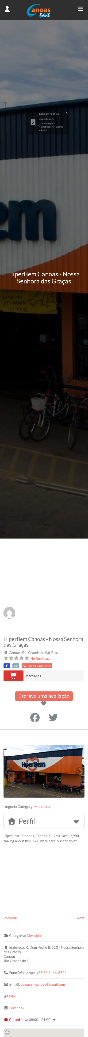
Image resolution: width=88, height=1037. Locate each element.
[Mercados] (13, 675)
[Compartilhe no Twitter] (53, 717)
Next (80, 918)
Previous (11, 918)
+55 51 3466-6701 (51, 972)
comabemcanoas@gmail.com (43, 984)
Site (12, 996)
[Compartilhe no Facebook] (35, 717)
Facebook (16, 1008)
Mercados (33, 676)
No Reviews (39, 658)
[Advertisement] (44, 585)
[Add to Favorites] (44, 704)
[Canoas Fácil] (44, 17)
